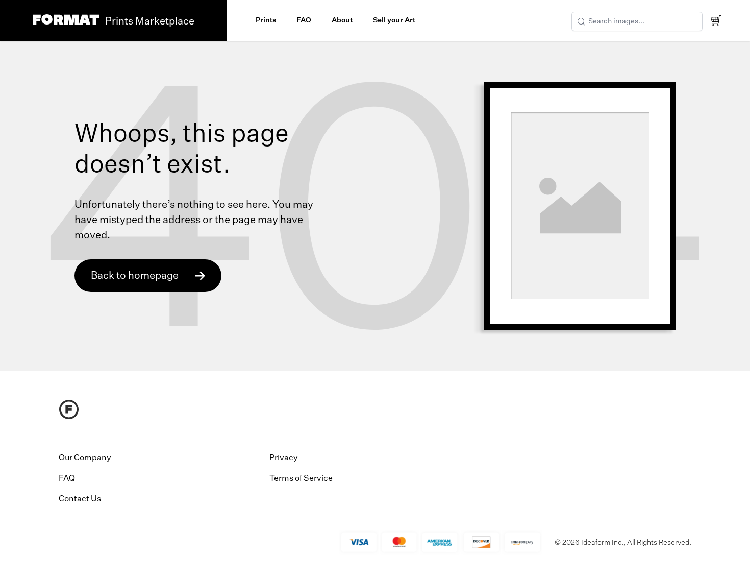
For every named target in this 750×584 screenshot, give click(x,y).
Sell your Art (394, 20)
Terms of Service (301, 479)
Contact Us (80, 499)
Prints (266, 20)
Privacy (283, 458)
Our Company (85, 458)
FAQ (303, 20)
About (342, 20)
